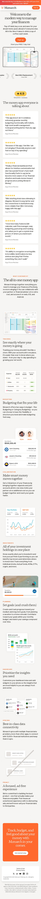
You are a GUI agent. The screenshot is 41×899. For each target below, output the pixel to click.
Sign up (36, 7)
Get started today (20, 853)
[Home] (8, 8)
